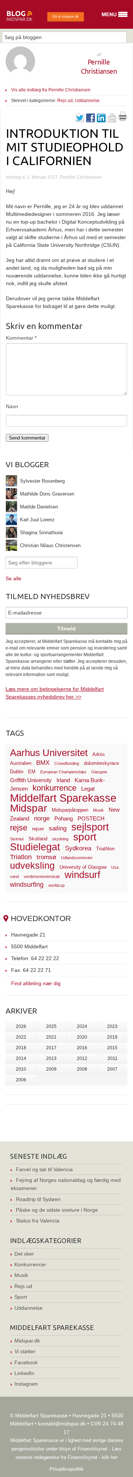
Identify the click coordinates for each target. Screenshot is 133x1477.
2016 (82, 1047)
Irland (63, 780)
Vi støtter (24, 1351)
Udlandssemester (77, 857)
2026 (21, 1026)
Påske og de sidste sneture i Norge (57, 1210)
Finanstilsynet (93, 1449)
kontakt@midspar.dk (62, 1424)
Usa (115, 867)
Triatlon (21, 857)
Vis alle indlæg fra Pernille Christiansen (51, 89)
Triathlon (105, 848)
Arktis (98, 754)
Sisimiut (17, 839)
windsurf (82, 874)
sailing (57, 828)
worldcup (56, 885)
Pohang (63, 818)
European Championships (63, 772)
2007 (112, 1069)
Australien (20, 763)
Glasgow (99, 772)
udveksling (32, 865)
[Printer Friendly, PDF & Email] (122, 119)
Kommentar (21, 338)
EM (31, 771)
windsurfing (27, 884)
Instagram (26, 1384)
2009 (51, 1069)
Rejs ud (65, 100)
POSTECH (91, 818)
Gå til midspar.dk (65, 16)
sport (84, 837)
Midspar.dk (27, 1341)
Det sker (24, 1254)
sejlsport (90, 827)
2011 (112, 1058)
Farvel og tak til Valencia (44, 1169)
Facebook (26, 1362)
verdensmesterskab (42, 876)
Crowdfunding (66, 763)
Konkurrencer (30, 1264)
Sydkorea (78, 848)
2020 (82, 1037)
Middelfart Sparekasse (63, 798)
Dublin (16, 771)
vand (14, 876)
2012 (82, 1058)
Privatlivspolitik (66, 1469)
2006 (21, 1079)
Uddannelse (87, 100)
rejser (38, 829)
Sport (20, 1297)
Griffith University (31, 780)
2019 (112, 1037)
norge (42, 818)
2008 (82, 1069)
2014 (21, 1058)
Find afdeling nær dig (36, 983)
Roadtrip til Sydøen (38, 1199)
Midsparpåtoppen (70, 810)
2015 (112, 1047)
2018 (21, 1047)
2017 (51, 1047)
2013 (51, 1058)
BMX (43, 762)
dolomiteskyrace (101, 763)
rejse (18, 827)
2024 (82, 1026)
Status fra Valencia (37, 1221)
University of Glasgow (82, 867)
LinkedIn (24, 1373)
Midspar (28, 808)
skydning (60, 839)
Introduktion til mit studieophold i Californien (64, 147)
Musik (98, 810)
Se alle (13, 578)
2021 (51, 1037)
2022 (21, 1037)
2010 (21, 1069)
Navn (12, 406)
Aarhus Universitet (49, 752)
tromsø (46, 857)
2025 (51, 1026)
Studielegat (35, 847)
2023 (112, 1026)
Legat (88, 788)
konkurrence (54, 787)
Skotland (37, 838)
